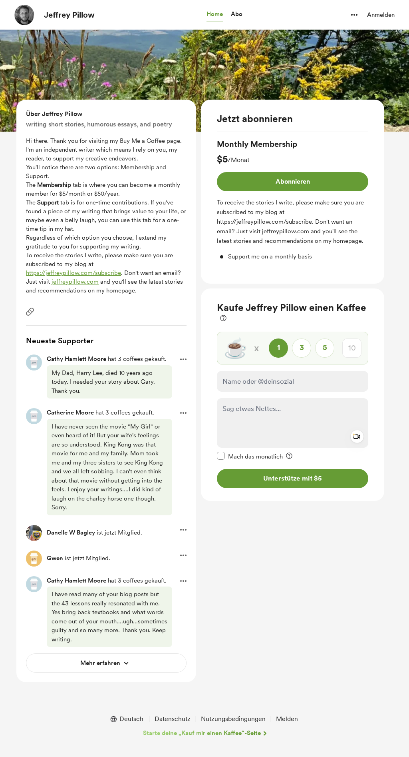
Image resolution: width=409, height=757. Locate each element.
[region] (292, 192)
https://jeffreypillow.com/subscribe (73, 272)
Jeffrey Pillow (69, 15)
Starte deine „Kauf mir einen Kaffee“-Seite (202, 733)
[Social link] (30, 312)
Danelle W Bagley (71, 532)
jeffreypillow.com (75, 281)
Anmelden (381, 14)
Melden (287, 719)
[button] (214, 14)
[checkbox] (250, 456)
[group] (292, 199)
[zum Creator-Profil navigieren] (24, 15)
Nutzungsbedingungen (233, 719)
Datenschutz (173, 719)
